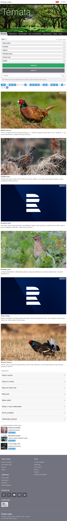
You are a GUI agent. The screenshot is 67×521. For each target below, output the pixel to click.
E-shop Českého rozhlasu (11, 425)
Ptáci (3, 39)
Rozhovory (13, 34)
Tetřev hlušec (5, 316)
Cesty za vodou (8, 382)
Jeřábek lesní (5, 176)
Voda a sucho (7, 375)
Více (61, 34)
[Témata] (33, 18)
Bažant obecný (6, 130)
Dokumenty (47, 34)
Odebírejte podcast (9, 419)
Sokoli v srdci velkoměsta (11, 407)
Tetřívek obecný (6, 362)
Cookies (3, 516)
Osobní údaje (11, 516)
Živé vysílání (5, 478)
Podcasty (4, 483)
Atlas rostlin (6, 400)
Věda (55, 34)
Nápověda (37, 464)
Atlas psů (5, 394)
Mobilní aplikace (6, 485)
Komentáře (23, 34)
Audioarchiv (5, 480)
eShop (3, 469)
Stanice (3, 467)
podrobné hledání (62, 39)
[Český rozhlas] (6, 2)
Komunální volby (6, 464)
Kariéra (36, 469)
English (28, 516)
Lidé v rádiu (37, 467)
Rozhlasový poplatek (40, 474)
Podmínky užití (20, 516)
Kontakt (36, 472)
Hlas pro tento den (9, 388)
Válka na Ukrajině (6, 462)
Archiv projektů (8, 413)
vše (3, 84)
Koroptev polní (6, 223)
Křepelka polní (6, 269)
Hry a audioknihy (35, 34)
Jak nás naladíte (39, 462)
